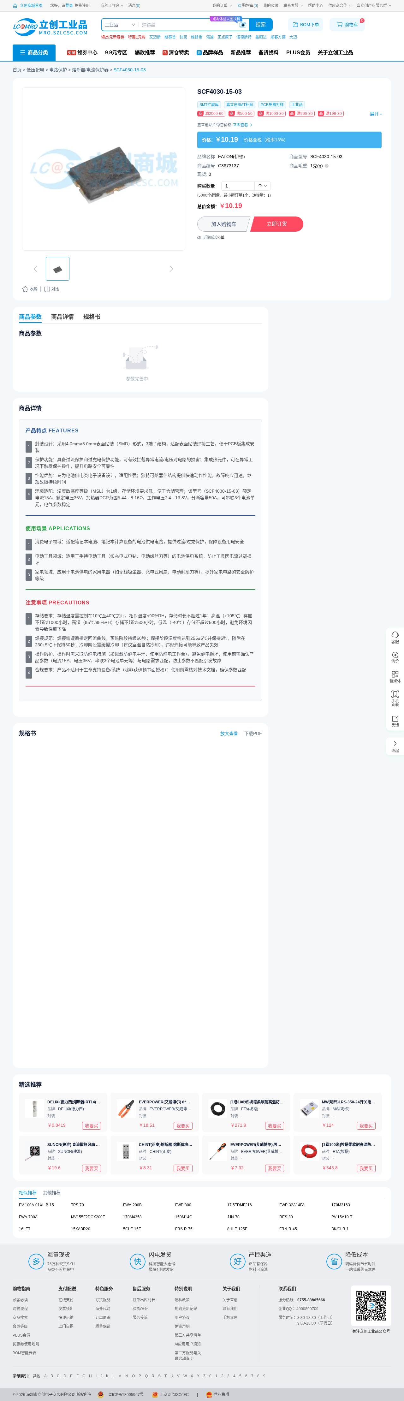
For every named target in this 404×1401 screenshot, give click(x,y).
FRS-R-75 (184, 1229)
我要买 (91, 1125)
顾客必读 (20, 1300)
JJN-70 (233, 1217)
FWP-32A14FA (292, 1205)
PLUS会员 (21, 1335)
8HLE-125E (237, 1229)
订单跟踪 (102, 1317)
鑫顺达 (261, 37)
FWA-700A (28, 1217)
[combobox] (262, 185)
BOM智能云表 (24, 1353)
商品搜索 (20, 1317)
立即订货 (277, 224)
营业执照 (221, 1394)
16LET (24, 1229)
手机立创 (230, 1317)
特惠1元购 (137, 37)
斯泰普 (170, 37)
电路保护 (58, 69)
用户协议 (182, 1317)
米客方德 (278, 37)
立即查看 (241, 125)
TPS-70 (77, 1205)
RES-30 (286, 1217)
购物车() (250, 5)
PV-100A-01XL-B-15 (36, 1205)
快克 (183, 37)
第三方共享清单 (188, 1335)
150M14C (183, 1217)
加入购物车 (223, 224)
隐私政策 (182, 1300)
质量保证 (102, 1326)
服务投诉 (140, 1317)
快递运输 (66, 1317)
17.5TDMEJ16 (239, 1205)
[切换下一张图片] (171, 269)
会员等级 (20, 1326)
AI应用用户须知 (188, 1344)
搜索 (261, 24)
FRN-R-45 (288, 1229)
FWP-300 (183, 1205)
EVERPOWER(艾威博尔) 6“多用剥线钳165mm (179, 1102)
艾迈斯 (155, 37)
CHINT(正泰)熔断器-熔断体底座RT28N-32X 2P (178, 1145)
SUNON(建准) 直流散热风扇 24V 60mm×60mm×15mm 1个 (98, 1145)
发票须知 (66, 1309)
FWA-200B (132, 1205)
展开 (374, 113)
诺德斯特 (244, 37)
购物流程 (20, 1309)
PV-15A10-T (341, 1217)
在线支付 (66, 1300)
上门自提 (66, 1326)
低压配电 (35, 69)
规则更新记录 (186, 1309)
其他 (36, 1376)
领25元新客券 (112, 37)
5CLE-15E (132, 1229)
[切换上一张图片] (35, 269)
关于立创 (230, 1300)
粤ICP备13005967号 (126, 1394)
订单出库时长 (144, 1300)
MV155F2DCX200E (88, 1217)
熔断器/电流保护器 (90, 69)
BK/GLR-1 (340, 1229)
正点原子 (225, 37)
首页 (17, 69)
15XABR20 (80, 1229)
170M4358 (132, 1217)
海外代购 (102, 1309)
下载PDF (253, 733)
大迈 (293, 37)
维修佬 (196, 37)
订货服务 (102, 1300)
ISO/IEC (182, 1394)
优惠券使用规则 (26, 1344)
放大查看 (229, 733)
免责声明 (182, 1326)
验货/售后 (141, 1309)
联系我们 (230, 1309)
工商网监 (167, 1394)
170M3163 (340, 1205)
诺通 (210, 37)
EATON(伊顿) (231, 156)
